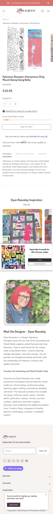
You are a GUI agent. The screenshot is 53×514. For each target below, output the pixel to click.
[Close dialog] (51, 245)
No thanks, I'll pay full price (40, 263)
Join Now (40, 260)
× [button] (46, 494)
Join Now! (13, 505)
